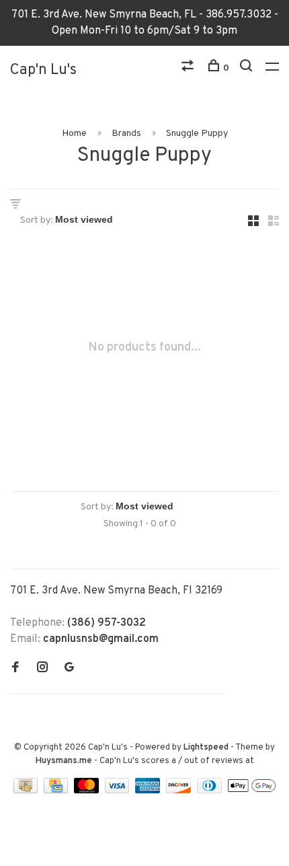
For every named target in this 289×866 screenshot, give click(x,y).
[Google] (69, 669)
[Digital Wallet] (251, 790)
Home (74, 133)
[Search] (247, 68)
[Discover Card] (180, 790)
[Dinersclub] (211, 790)
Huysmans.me (65, 761)
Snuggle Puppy (197, 133)
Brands (126, 133)
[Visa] (118, 790)
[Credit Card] (57, 790)
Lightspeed (206, 747)
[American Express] (149, 790)
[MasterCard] (87, 790)
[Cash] (26, 790)
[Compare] (189, 68)
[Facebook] (15, 669)
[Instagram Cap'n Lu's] (42, 669)
